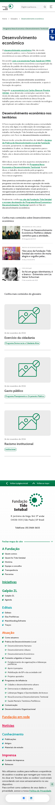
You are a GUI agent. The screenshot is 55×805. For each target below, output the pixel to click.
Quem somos (11, 554)
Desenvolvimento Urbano (19, 650)
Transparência (11, 570)
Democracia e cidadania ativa (20, 689)
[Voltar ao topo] (52, 784)
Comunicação (11, 705)
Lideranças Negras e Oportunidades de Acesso (28, 693)
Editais (8, 613)
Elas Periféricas (12, 617)
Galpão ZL (9, 596)
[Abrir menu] (51, 6)
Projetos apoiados (16, 676)
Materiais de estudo (14, 747)
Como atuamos (12, 638)
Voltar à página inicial (19, 483)
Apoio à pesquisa (15, 668)
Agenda (8, 600)
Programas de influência (16, 680)
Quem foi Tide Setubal (15, 558)
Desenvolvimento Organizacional (20, 709)
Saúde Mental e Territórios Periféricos (24, 701)
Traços (8, 625)
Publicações (10, 739)
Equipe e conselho (13, 566)
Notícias (8, 725)
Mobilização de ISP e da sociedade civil (24, 672)
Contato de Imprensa (14, 760)
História (8, 562)
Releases (9, 764)
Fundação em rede (16, 717)
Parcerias (9, 574)
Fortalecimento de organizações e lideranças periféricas (27, 663)
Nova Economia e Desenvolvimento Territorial (28, 697)
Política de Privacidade (40, 790)
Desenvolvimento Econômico (21, 654)
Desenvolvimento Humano (20, 646)
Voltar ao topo (42, 483)
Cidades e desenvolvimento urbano (23, 685)
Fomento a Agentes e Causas (18, 658)
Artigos (8, 743)
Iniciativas (9, 582)
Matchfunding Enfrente (15, 621)
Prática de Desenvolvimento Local (20, 642)
